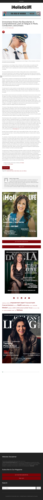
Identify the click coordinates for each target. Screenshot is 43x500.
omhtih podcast (20, 307)
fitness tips (15, 305)
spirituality (9, 310)
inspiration (30, 305)
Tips (15, 310)
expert (23, 303)
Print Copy (21, 246)
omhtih (14, 307)
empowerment (15, 303)
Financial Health (30, 303)
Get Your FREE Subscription (21, 241)
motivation (10, 307)
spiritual (5, 310)
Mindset (5, 308)
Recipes (31, 307)
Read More (5, 167)
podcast (26, 307)
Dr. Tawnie (22, 162)
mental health (35, 305)
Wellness (20, 310)
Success (12, 310)
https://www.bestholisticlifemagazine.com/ (10, 462)
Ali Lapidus (36, 496)
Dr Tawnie (11, 164)
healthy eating (25, 305)
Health (19, 305)
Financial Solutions (7, 305)
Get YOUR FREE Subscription (21, 474)
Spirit (3, 310)
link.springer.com (16, 128)
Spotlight (11, 169)
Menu (22, 1)
